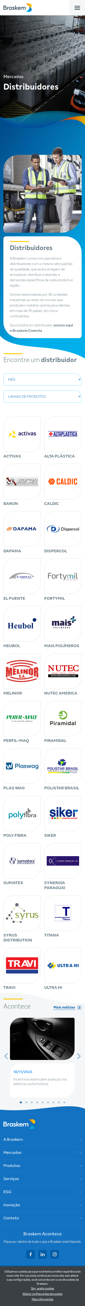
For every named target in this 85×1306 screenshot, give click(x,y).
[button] (21, 1102)
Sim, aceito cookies (42, 1288)
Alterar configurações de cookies (43, 1294)
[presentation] (6, 1056)
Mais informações (42, 1299)
